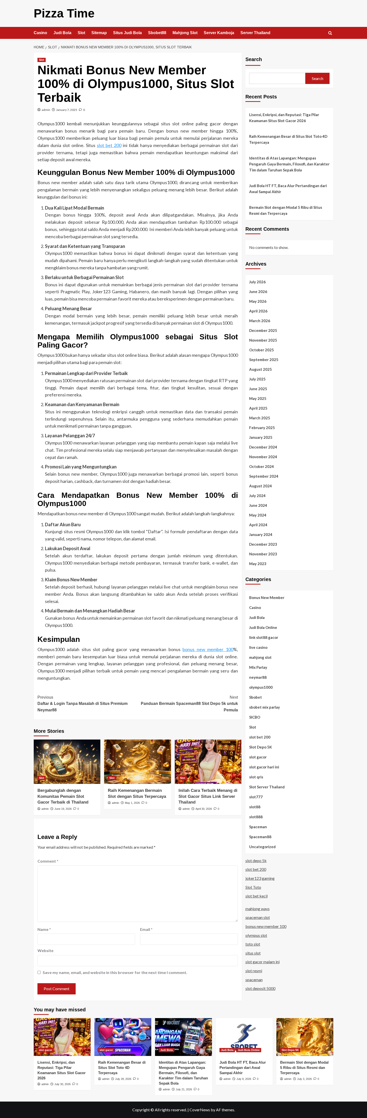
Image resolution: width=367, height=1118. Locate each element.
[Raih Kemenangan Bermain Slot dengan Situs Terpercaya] (137, 762)
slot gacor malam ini (262, 961)
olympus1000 (261, 687)
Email (146, 929)
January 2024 (260, 534)
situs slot (253, 952)
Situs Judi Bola (127, 33)
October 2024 (261, 466)
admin (46, 110)
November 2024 (263, 456)
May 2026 (257, 301)
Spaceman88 (260, 836)
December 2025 (263, 330)
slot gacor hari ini (264, 766)
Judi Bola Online (263, 627)
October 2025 (261, 349)
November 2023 (263, 553)
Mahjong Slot (185, 33)
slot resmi (253, 970)
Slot (81, 33)
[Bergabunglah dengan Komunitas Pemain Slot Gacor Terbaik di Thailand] (67, 762)
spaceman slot (257, 917)
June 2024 (258, 505)
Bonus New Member (266, 597)
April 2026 (258, 310)
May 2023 (257, 563)
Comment (47, 861)
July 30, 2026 (62, 1084)
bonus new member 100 (208, 649)
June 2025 (258, 388)
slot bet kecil (256, 895)
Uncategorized (262, 846)
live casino (258, 647)
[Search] (330, 33)
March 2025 (259, 417)
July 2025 (257, 378)
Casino (40, 33)
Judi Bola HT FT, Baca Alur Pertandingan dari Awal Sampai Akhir (288, 188)
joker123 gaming (260, 878)
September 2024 (263, 476)
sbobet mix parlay (264, 707)
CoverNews (199, 1109)
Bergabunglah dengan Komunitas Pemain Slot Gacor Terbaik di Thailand (62, 796)
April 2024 (258, 524)
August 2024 (260, 485)
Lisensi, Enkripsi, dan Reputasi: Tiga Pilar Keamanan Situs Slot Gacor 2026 (284, 117)
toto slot (252, 943)
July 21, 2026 (184, 1089)
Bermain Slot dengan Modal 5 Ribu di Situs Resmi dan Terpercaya (285, 210)
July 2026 (257, 281)
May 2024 (257, 515)
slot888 (256, 816)
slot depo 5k (256, 860)
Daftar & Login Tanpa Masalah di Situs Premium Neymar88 (82, 703)
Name (44, 929)
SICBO (254, 717)
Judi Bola (62, 33)
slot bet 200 (109, 145)
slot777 (256, 796)
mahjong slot (260, 657)
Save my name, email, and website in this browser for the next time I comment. (115, 972)
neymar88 (258, 677)
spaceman (254, 979)
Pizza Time (64, 13)
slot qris (256, 776)
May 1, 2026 (132, 802)
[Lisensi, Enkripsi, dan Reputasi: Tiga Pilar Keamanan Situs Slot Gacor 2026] (62, 1037)
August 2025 (260, 369)
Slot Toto (253, 887)
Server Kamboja (219, 33)
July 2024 (257, 495)
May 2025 (257, 398)
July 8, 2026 (243, 1078)
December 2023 (263, 544)
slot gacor (258, 756)
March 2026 (259, 320)
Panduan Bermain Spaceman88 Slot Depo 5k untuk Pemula (189, 703)
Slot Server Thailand (267, 786)
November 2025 (263, 340)
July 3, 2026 (304, 1078)
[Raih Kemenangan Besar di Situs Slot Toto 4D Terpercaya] (122, 1037)
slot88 (254, 806)
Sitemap (99, 33)
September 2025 (263, 359)
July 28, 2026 (123, 1078)
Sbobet (255, 697)
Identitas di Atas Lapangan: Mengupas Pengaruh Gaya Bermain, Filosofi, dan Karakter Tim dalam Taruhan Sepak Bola (289, 164)
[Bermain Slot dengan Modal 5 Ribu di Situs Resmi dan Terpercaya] (304, 1037)
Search (253, 59)
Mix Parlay (258, 667)
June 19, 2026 (63, 808)
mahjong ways (257, 908)
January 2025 (260, 437)
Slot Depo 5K (260, 747)
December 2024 (263, 447)
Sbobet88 (157, 33)
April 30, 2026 (203, 808)
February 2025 (262, 427)
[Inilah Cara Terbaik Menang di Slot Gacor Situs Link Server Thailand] (208, 762)
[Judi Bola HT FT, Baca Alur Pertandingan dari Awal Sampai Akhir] (244, 1037)
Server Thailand (255, 33)
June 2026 (258, 291)
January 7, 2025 (66, 110)
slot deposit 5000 (260, 988)
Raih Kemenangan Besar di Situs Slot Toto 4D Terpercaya (288, 139)
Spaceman (258, 826)
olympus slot (256, 935)
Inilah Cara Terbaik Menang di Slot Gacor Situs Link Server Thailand (208, 796)
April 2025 (258, 408)
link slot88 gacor (263, 637)
